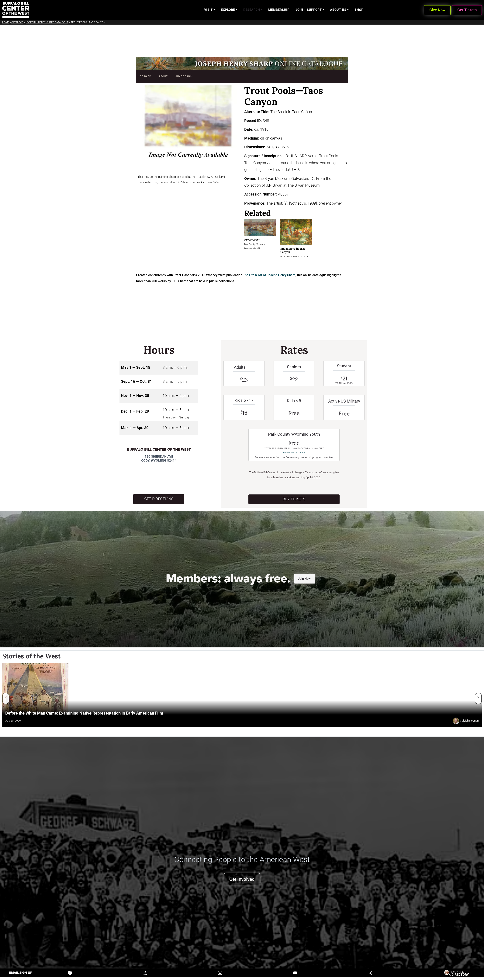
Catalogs (17, 22)
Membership (278, 10)
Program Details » (294, 452)
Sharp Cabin (184, 76)
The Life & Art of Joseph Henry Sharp (269, 275)
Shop (359, 10)
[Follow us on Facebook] (70, 972)
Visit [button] (208, 10)
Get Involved (242, 879)
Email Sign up (20, 972)
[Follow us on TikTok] (145, 972)
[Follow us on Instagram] (220, 972)
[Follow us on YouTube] (295, 972)
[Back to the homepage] (15, 10)
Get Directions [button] (158, 499)
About (163, 76)
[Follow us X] (370, 972)
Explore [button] (228, 10)
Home (5, 22)
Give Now (437, 10)
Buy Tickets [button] (294, 499)
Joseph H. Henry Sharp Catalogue (47, 22)
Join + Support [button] (309, 10)
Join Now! (304, 578)
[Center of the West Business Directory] (456, 972)
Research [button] (251, 10)
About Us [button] (338, 10)
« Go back (144, 76)
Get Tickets (467, 10)
